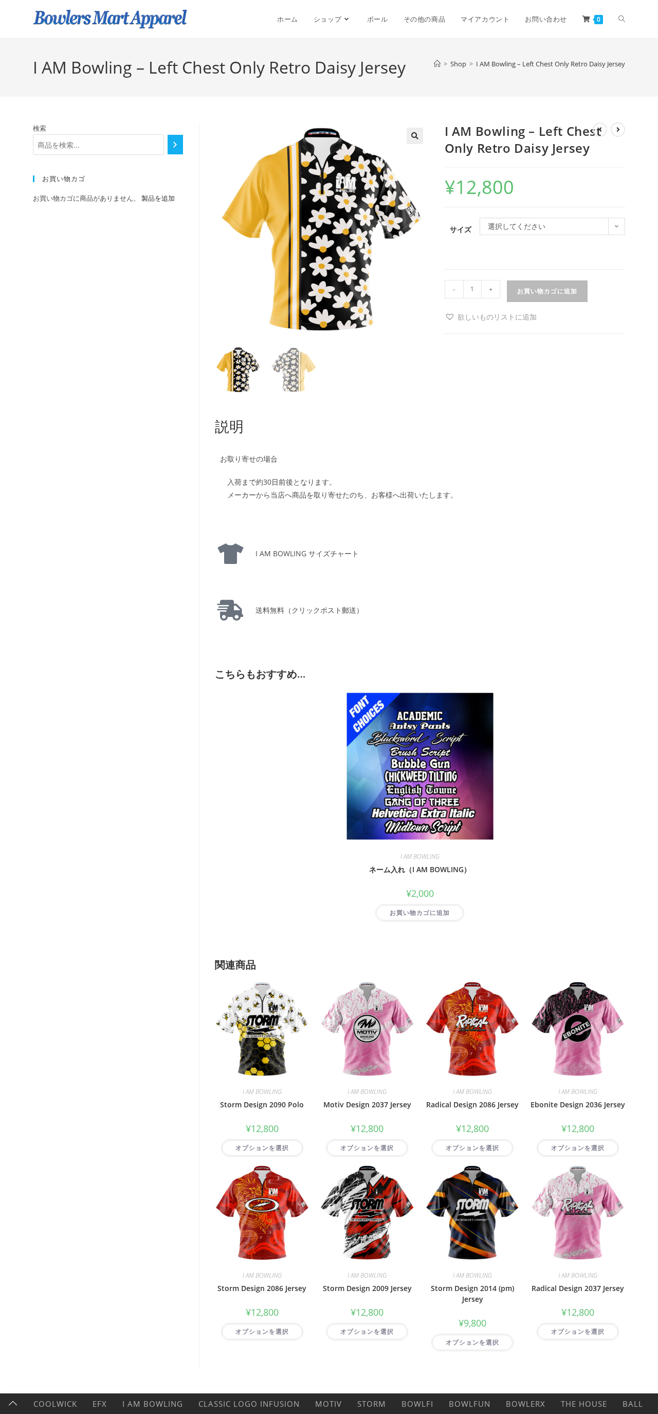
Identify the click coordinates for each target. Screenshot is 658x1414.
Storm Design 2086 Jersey (261, 1288)
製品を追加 (158, 198)
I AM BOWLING (420, 856)
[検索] (175, 144)
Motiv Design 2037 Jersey (367, 1104)
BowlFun (469, 1404)
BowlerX (525, 1404)
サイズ (460, 229)
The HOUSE (584, 1404)
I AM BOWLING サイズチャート (303, 553)
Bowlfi (417, 1404)
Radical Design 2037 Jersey (578, 1288)
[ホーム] (437, 63)
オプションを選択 (262, 1147)
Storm (371, 1404)
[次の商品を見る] (618, 129)
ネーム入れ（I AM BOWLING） (420, 869)
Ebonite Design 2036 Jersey (578, 1104)
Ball (633, 1404)
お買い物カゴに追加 (547, 291)
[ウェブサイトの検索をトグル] (622, 19)
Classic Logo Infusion (249, 1404)
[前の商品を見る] (600, 129)
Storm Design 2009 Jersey (367, 1288)
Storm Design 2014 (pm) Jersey (472, 1293)
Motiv (328, 1404)
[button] (415, 136)
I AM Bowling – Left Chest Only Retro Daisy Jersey (550, 63)
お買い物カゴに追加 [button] (420, 912)
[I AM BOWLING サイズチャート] (230, 553)
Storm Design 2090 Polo (262, 1104)
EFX (100, 1404)
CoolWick (55, 1404)
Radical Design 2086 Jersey (472, 1104)
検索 (39, 128)
